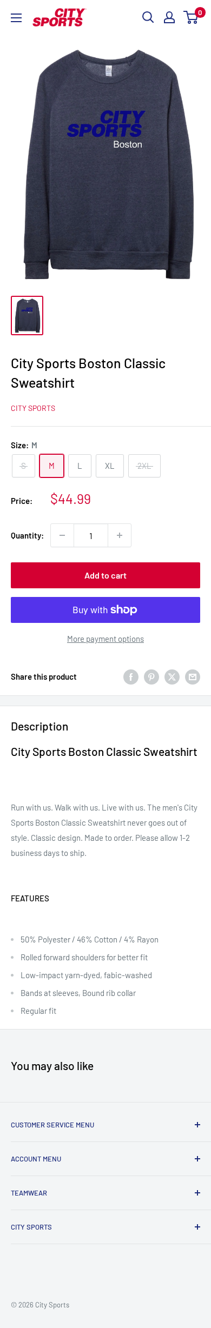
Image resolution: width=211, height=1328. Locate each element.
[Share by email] (192, 676)
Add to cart (105, 575)
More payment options (105, 638)
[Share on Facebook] (131, 676)
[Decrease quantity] (62, 535)
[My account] (169, 17)
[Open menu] (16, 18)
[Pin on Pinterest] (151, 676)
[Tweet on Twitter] (172, 676)
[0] (191, 17)
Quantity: (27, 535)
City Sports (33, 408)
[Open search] (148, 17)
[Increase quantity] (119, 535)
